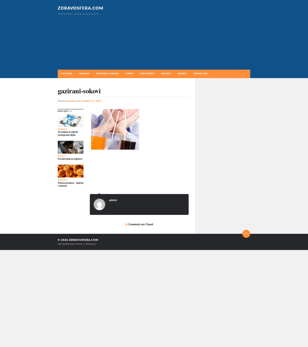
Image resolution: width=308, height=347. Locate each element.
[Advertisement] (154, 39)
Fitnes (129, 74)
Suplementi (147, 74)
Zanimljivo (200, 74)
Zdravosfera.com (80, 8)
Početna (66, 74)
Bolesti (166, 74)
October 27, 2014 (91, 101)
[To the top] (246, 234)
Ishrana (84, 74)
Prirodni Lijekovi (107, 74)
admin (73, 101)
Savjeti (182, 74)
